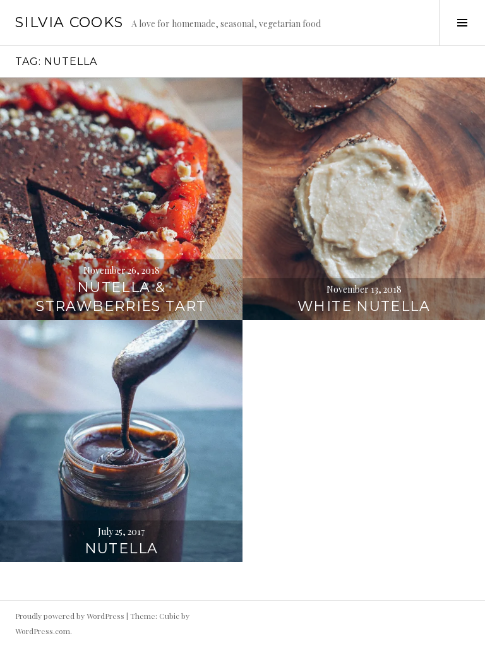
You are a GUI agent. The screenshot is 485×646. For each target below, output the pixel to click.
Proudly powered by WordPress (69, 616)
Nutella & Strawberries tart (121, 297)
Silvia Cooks (69, 22)
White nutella (363, 306)
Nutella (122, 548)
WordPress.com (42, 631)
